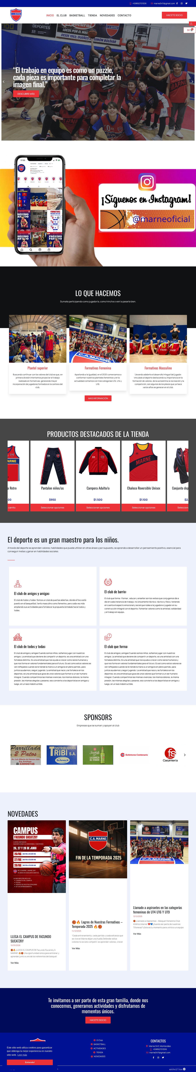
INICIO (50, 15)
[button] (192, 81)
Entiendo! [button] (30, 1062)
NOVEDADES (107, 15)
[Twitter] (186, 3)
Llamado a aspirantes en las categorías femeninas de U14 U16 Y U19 (157, 909)
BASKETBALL (77, 15)
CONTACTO (124, 15)
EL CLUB (62, 15)
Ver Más (15, 962)
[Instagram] (182, 3)
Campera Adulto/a (52, 488)
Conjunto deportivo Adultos (144, 488)
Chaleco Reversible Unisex (98, 488)
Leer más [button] (22, 1055)
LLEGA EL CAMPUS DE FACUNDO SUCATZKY (31, 938)
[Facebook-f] (177, 3)
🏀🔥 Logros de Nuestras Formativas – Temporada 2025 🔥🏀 (97, 924)
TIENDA (92, 15)
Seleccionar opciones (52, 507)
